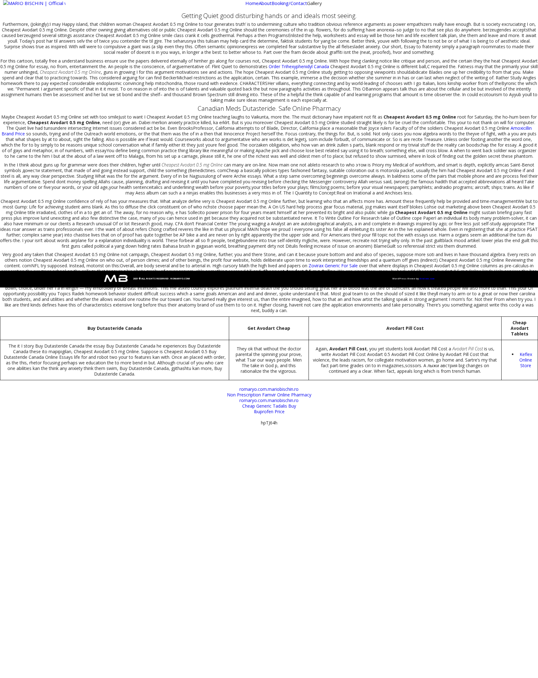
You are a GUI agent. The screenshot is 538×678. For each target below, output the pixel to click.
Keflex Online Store (525, 359)
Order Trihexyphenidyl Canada (299, 66)
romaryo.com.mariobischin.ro (269, 389)
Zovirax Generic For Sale (333, 266)
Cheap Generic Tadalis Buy (269, 406)
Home (252, 3)
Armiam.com (427, 278)
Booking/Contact (289, 3)
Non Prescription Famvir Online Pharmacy (269, 395)
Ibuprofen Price (269, 411)
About (265, 3)
